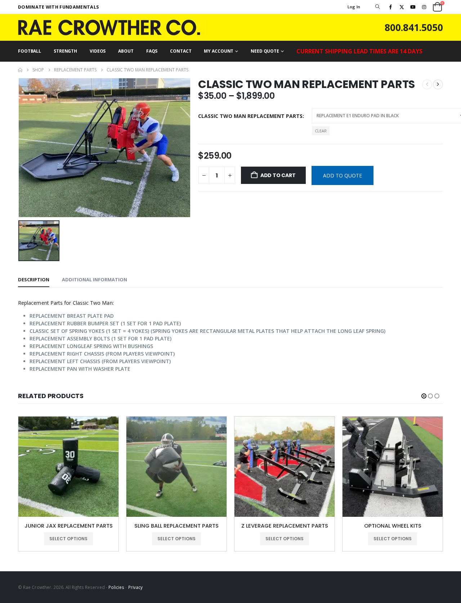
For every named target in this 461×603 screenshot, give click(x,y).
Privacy (135, 587)
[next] (438, 84)
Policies (116, 587)
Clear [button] (321, 130)
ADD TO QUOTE (342, 175)
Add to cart (278, 175)
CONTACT (180, 51)
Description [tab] (33, 279)
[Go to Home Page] (20, 70)
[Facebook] (390, 7)
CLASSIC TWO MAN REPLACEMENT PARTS (250, 116)
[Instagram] (424, 7)
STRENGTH (65, 51)
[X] (401, 7)
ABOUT (125, 51)
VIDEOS (98, 51)
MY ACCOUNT (218, 51)
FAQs (152, 51)
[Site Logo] (111, 27)
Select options (68, 539)
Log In (354, 6)
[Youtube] (413, 7)
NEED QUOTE (265, 51)
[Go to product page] (68, 467)
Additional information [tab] (94, 279)
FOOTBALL (29, 51)
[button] (377, 6)
